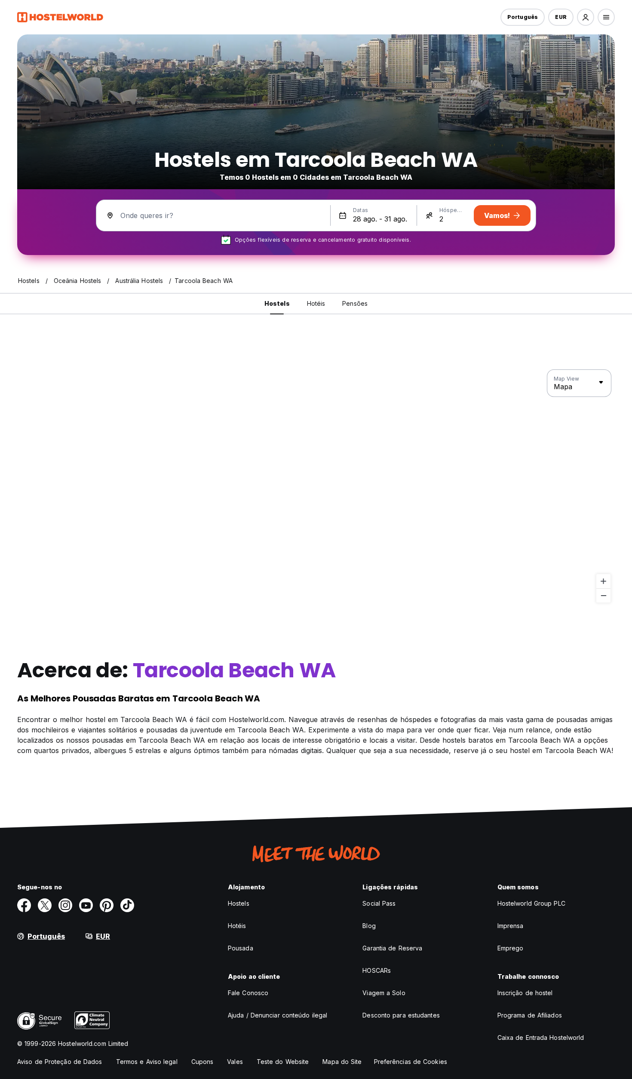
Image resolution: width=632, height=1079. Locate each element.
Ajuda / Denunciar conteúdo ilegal (277, 1015)
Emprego (510, 948)
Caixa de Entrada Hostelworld (540, 1037)
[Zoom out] (603, 595)
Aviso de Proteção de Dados (59, 1061)
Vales (235, 1061)
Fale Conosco (248, 992)
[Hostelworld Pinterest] (107, 905)
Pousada (240, 948)
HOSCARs (376, 970)
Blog (368, 925)
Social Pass (379, 903)
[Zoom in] (603, 581)
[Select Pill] (585, 17)
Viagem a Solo (383, 992)
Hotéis (237, 925)
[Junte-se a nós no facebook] (24, 905)
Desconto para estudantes (400, 1015)
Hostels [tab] (277, 303)
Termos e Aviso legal (147, 1061)
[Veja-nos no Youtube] (86, 905)
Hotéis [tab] (316, 303)
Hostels (238, 903)
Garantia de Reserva (392, 948)
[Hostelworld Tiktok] (127, 905)
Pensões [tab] (355, 303)
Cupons (202, 1061)
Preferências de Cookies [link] (410, 1061)
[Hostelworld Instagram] (65, 905)
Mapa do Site (342, 1061)
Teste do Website (283, 1061)
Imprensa (510, 925)
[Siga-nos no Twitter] (45, 905)
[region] (316, 486)
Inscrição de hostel (525, 992)
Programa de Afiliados (529, 1015)
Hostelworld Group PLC (531, 903)
